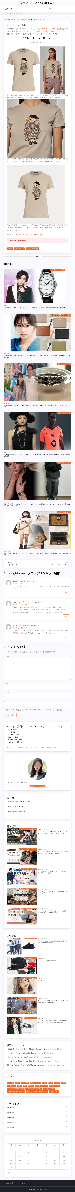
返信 (66, 593)
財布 (25, 1085)
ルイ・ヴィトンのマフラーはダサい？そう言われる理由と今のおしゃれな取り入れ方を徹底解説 (53, 852)
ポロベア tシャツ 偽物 (32, 248)
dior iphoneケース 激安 (14, 739)
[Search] (69, 9)
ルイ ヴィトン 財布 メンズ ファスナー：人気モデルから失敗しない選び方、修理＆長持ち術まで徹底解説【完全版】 (37, 554)
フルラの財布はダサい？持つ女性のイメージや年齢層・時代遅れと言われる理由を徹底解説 (53, 911)
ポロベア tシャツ (19, 248)
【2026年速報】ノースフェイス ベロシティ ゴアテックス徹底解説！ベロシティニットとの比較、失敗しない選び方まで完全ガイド (37, 504)
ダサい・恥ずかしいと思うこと (18, 801)
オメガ (17, 1083)
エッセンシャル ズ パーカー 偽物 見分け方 (29, 235)
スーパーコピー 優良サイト (15, 742)
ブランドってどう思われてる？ (37, 2)
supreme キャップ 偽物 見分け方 (47, 961)
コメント (7, 656)
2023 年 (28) (10, 1122)
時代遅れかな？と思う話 (16, 811)
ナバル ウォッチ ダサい (41, 1085)
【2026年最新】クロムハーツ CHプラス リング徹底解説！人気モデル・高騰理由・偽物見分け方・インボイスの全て (37, 406)
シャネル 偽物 (11, 732)
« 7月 (8, 1173)
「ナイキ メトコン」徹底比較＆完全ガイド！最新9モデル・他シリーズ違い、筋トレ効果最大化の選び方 (52, 1021)
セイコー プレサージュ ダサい (33, 1088)
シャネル (56, 1083)
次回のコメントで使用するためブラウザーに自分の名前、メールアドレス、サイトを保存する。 (35, 710)
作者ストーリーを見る (37, 786)
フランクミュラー (35, 1083)
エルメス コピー (12, 729)
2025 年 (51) (10, 1112)
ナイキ (44, 1083)
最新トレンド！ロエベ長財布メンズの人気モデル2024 (23, 1065)
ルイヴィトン (24, 1083)
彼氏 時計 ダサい (54, 1085)
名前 (6, 683)
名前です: (10, 782)
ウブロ (63, 1083)
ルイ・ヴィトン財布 (48, 1088)
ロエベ (19, 1085)
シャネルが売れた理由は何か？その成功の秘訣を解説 (23, 1061)
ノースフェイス (11, 1085)
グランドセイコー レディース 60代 (17, 1057)
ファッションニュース (41, 19)
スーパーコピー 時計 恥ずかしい (15, 1091)
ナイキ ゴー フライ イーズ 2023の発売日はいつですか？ (24, 1053)
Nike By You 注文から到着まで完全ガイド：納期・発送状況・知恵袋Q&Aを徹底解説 (52, 941)
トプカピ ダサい (54, 1091)
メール (7, 692)
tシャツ (50, 1083)
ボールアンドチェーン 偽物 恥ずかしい (37, 1091)
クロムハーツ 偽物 (12, 737)
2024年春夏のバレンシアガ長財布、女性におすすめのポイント (26, 1049)
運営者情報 (9, 1183)
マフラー (30, 1085)
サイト (6, 701)
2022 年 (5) (10, 1127)
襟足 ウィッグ (42, 980)
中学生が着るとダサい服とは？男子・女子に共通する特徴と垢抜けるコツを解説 (53, 872)
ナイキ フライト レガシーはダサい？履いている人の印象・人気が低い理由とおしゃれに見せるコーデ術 (52, 832)
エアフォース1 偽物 (13, 734)
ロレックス (10, 1083)
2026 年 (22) (10, 1107)
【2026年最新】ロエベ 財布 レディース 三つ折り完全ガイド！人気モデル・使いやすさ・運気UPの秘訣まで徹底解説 (37, 356)
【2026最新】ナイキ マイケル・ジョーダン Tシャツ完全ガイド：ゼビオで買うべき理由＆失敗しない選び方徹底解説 (37, 455)
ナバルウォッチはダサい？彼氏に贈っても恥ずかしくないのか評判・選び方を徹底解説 (53, 1001)
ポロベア (9, 248)
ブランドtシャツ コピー (48, 29)
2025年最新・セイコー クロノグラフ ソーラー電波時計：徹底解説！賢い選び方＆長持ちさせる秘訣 (34, 307)
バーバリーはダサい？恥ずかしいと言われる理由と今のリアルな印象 (53, 892)
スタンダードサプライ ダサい (15, 1088)
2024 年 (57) (10, 1117)
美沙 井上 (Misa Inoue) (21, 19)
